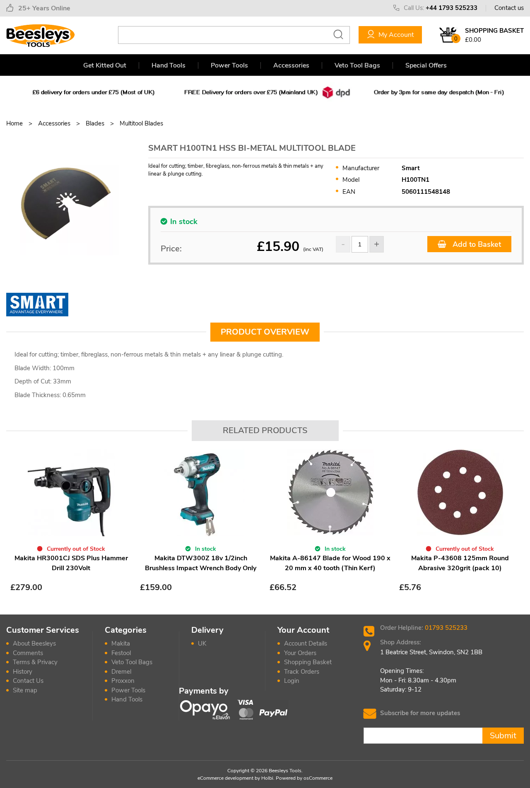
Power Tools (229, 65)
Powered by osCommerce (304, 778)
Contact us (509, 8)
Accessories (291, 65)
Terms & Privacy (35, 662)
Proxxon (123, 681)
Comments (28, 653)
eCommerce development (225, 778)
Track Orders (301, 672)
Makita (120, 643)
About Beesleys (34, 643)
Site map (25, 690)
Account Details (305, 643)
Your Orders (300, 653)
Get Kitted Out (104, 65)
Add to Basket (475, 244)
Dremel (121, 672)
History (22, 672)
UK (202, 643)
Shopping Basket (308, 662)
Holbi (267, 778)
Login (291, 681)
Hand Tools (169, 65)
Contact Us (28, 681)
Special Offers (426, 65)
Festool (121, 653)
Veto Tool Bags (357, 65)
